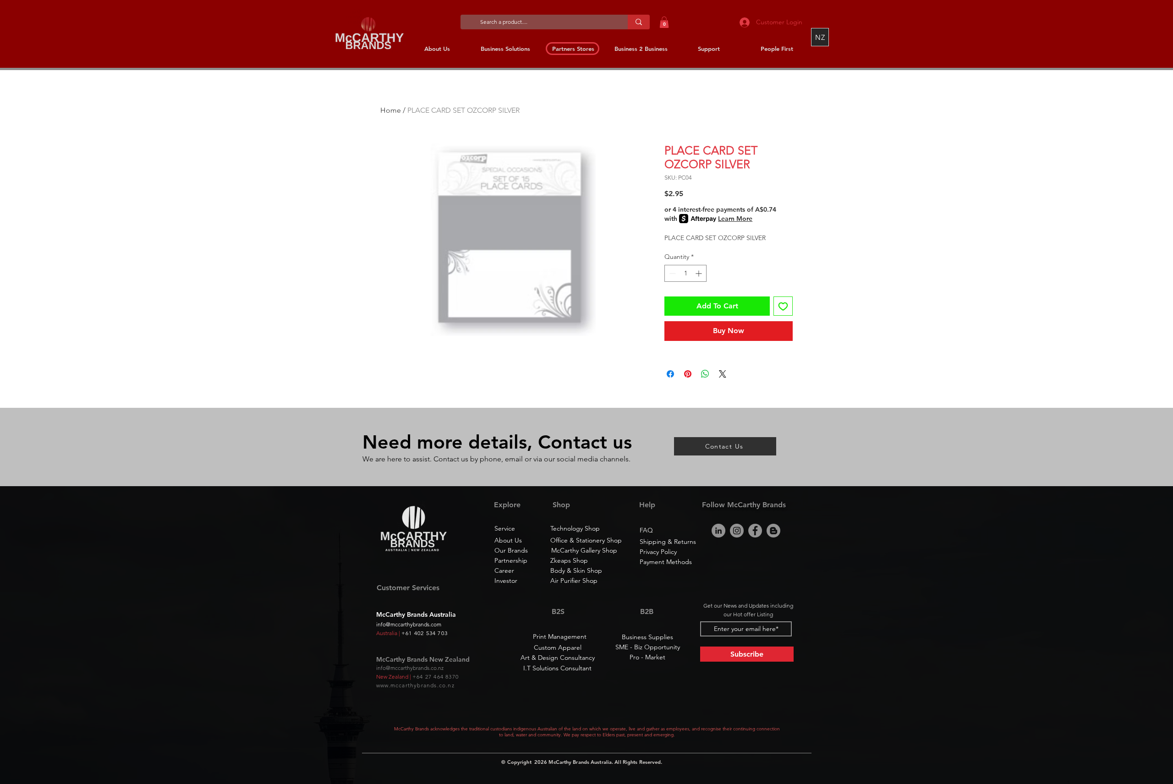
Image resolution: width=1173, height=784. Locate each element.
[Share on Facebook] (670, 373)
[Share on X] (722, 373)
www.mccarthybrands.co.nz (415, 685)
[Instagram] (737, 530)
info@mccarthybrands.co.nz (410, 667)
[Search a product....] (639, 22)
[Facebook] (755, 530)
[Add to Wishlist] (783, 306)
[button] (664, 22)
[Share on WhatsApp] (705, 373)
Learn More (735, 218)
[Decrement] (671, 273)
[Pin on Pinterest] (687, 373)
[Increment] (699, 273)
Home (390, 110)
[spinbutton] (685, 273)
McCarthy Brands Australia (580, 762)
